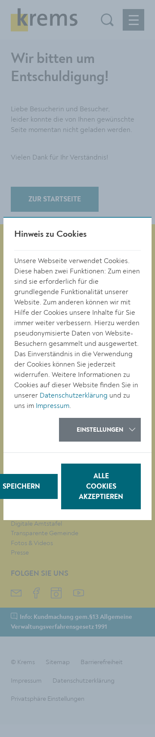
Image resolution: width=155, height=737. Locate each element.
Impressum (52, 405)
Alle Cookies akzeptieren (101, 487)
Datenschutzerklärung (74, 395)
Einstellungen (100, 430)
